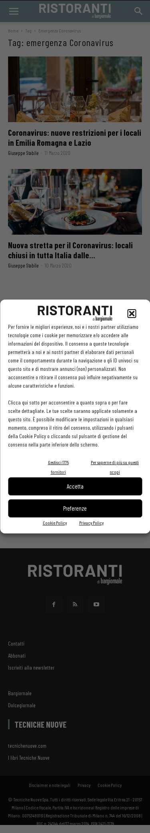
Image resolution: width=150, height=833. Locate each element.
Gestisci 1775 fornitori (58, 467)
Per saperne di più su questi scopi (115, 467)
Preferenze (75, 508)
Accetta (75, 486)
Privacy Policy (91, 522)
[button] (132, 314)
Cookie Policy (55, 522)
